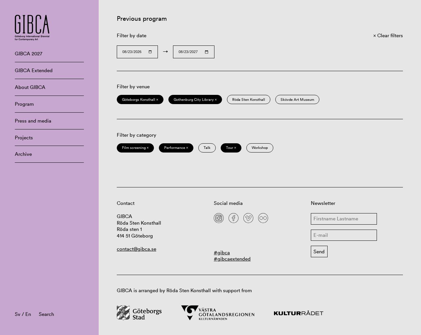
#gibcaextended (232, 259)
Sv (17, 314)
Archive (23, 154)
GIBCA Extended (34, 70)
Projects (24, 137)
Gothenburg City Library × (195, 99)
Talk (207, 147)
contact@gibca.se (136, 249)
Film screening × (135, 147)
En (28, 314)
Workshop (260, 147)
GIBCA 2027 (28, 53)
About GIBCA (30, 87)
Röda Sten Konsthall (248, 99)
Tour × (231, 147)
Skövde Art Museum (297, 99)
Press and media (33, 121)
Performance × (176, 147)
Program (24, 104)
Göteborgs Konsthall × (140, 99)
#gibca (222, 252)
